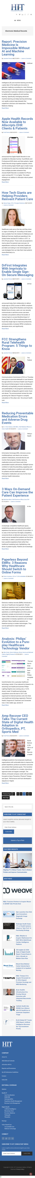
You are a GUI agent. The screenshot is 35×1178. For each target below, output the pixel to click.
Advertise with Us (6, 1064)
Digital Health (5, 1107)
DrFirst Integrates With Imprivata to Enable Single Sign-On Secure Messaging (17, 270)
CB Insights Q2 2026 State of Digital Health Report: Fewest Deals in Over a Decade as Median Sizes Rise (23, 954)
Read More (5, 108)
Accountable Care (9, 1126)
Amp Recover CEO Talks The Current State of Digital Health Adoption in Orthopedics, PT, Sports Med (17, 724)
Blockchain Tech (9, 1111)
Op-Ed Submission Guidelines (10, 1072)
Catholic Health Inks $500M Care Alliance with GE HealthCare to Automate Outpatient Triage (23, 1010)
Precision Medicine (9, 1113)
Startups (4, 1121)
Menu (19, 20)
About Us (4, 1057)
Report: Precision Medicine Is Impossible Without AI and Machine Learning (16, 48)
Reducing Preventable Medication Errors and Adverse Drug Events (17, 418)
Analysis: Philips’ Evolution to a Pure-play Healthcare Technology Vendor (16, 643)
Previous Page (7, 794)
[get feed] (17, 15)
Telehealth (7, 1115)
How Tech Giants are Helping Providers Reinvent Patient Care (17, 196)
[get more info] (31, 15)
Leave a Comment (26, 58)
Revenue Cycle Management (12, 1103)
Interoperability (8, 1099)
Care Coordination (9, 1095)
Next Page (6, 797)
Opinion (4, 1089)
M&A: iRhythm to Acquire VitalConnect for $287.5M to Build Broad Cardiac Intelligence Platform (24, 940)
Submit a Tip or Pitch (17, 840)
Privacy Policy (20, 1169)
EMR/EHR (7, 1097)
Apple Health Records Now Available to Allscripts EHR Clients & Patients (17, 123)
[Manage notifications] (30, 1174)
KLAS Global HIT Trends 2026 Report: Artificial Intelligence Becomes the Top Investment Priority (24, 1024)
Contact (4, 1076)
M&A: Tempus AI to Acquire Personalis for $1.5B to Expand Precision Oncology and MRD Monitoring (23, 980)
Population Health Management (13, 1101)
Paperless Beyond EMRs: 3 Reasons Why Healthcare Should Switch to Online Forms (15, 566)
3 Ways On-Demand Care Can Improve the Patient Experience (17, 492)
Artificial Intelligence (10, 1109)
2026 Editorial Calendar (8, 1061)
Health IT (4, 1093)
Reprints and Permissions (9, 1068)
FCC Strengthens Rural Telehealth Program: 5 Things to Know (17, 344)
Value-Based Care (7, 1124)
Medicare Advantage (10, 1128)
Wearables (7, 1117)
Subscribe (4, 1080)
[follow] (20, 15)
